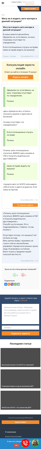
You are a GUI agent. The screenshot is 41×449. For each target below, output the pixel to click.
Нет (16, 445)
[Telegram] (18, 284)
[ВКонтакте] (5, 284)
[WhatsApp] (15, 284)
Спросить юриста (29, 4)
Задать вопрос (30, 9)
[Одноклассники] (9, 284)
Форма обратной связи (13, 436)
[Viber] (12, 284)
